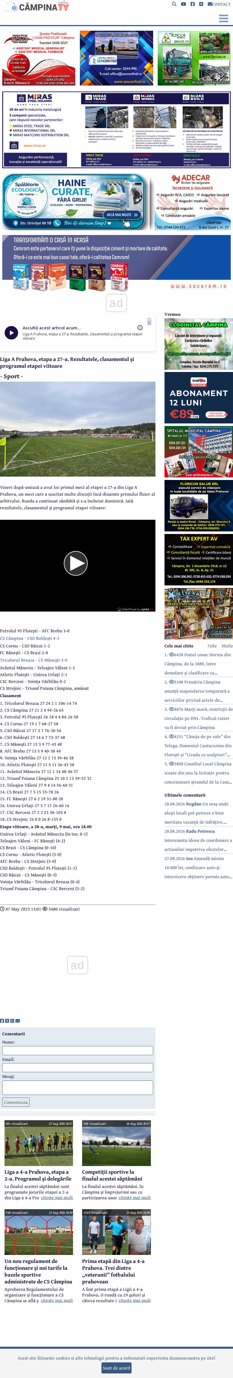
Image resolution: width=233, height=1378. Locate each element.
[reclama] (38, 83)
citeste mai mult (57, 1197)
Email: (8, 1059)
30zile (227, 645)
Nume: (8, 1041)
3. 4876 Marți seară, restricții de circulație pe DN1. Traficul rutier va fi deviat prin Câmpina (199, 718)
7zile (212, 645)
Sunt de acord (116, 1367)
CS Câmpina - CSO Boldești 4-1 (29, 638)
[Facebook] (193, 4)
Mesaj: (8, 1076)
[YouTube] (183, 4)
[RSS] (201, 4)
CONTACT (221, 4)
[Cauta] (174, 4)
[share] (2, 1020)
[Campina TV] (116, 5)
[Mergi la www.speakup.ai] (149, 321)
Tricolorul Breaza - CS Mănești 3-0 (33, 659)
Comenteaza (16, 1102)
